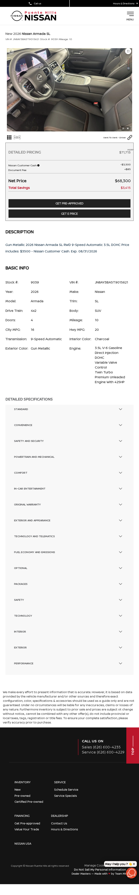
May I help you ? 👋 (118, 864)
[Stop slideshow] (128, 129)
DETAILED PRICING (24, 152)
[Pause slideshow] (123, 129)
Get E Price (69, 214)
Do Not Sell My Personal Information (100, 869)
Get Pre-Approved (69, 203)
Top (132, 751)
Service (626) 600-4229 (103, 752)
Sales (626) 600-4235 (101, 747)
